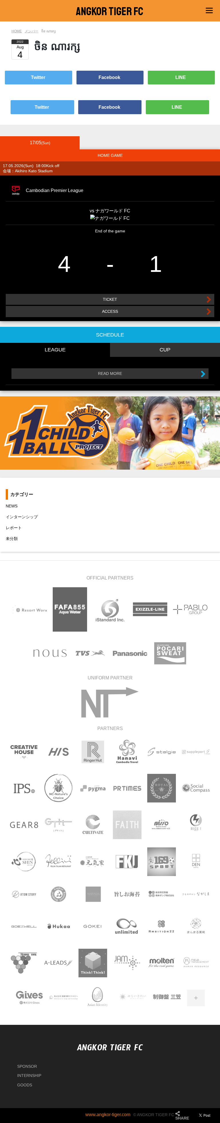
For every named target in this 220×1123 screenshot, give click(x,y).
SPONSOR (27, 1066)
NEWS (11, 506)
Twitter (38, 77)
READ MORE (110, 373)
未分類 (12, 538)
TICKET (110, 299)
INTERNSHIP (29, 1075)
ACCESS (110, 311)
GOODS (24, 1085)
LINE (181, 77)
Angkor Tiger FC (109, 11)
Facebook (110, 77)
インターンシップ (22, 517)
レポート (14, 527)
